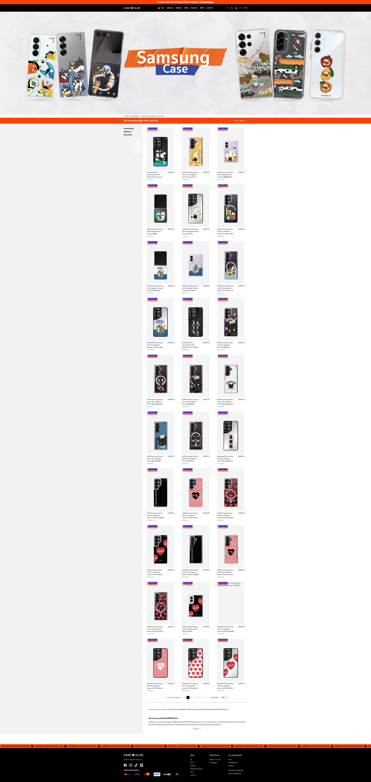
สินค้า (202, 8)
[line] (141, 765)
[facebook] (125, 765)
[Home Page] (132, 8)
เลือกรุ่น (179, 8)
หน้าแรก (126, 116)
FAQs (230, 759)
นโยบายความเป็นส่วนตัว (236, 770)
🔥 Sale (161, 8)
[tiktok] (136, 765)
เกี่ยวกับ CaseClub (215, 759)
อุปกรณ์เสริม (128, 135)
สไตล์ (186, 8)
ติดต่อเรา (231, 766)
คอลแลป (194, 8)
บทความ (210, 8)
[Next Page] (207, 697)
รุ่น (191, 759)
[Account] (232, 8)
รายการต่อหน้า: (215, 697)
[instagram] (130, 765)
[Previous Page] (184, 697)
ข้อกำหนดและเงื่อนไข (207, 2)
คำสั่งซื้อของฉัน (233, 763)
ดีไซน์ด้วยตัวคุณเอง (196, 769)
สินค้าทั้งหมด (135, 116)
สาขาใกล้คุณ (213, 763)
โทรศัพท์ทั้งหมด (129, 129)
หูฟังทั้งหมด (127, 132)
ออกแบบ (170, 8)
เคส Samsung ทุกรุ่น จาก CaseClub (153, 116)
